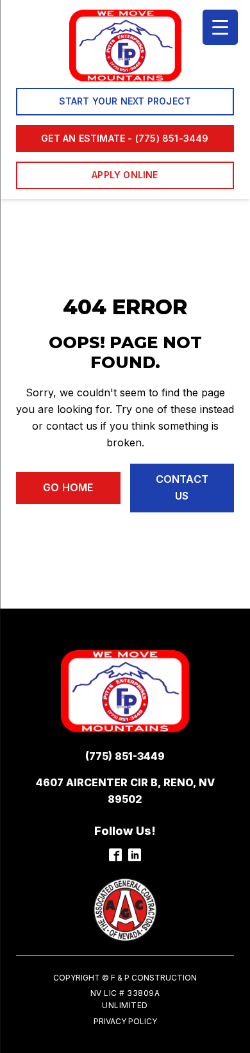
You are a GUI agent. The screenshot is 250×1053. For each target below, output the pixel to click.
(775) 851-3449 (125, 756)
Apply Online (125, 174)
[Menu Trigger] (220, 27)
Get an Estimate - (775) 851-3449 (124, 138)
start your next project (125, 101)
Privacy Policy (125, 1021)
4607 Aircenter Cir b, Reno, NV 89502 (125, 790)
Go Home (68, 487)
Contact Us (182, 487)
